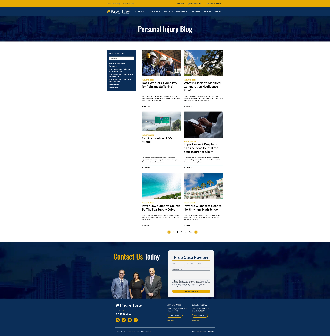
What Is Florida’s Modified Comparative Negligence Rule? (202, 86)
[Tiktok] (136, 320)
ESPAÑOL (218, 12)
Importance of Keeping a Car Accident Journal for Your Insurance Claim (201, 148)
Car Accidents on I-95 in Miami (158, 140)
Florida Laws (113, 66)
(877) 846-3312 (123, 313)
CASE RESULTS (168, 12)
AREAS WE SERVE (154, 12)
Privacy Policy (195, 331)
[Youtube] (130, 320)
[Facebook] (118, 320)
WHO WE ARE (140, 12)
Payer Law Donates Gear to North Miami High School (203, 207)
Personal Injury (114, 84)
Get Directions (170, 320)
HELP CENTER (195, 12)
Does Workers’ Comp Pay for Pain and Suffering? (159, 84)
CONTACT (207, 12)
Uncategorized (114, 87)
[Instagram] (124, 320)
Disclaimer (203, 331)
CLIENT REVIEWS (181, 12)
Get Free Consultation (191, 291)
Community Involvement (117, 63)
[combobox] (121, 58)
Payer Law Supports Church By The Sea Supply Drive (161, 207)
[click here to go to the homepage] (118, 12)
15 (190, 232)
